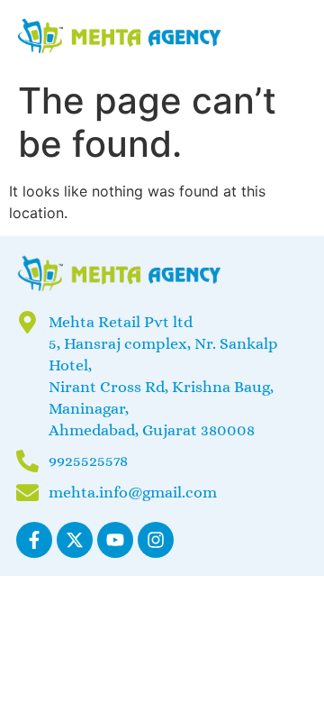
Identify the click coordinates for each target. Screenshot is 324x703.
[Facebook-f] (34, 540)
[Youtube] (115, 540)
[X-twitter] (75, 540)
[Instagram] (156, 540)
